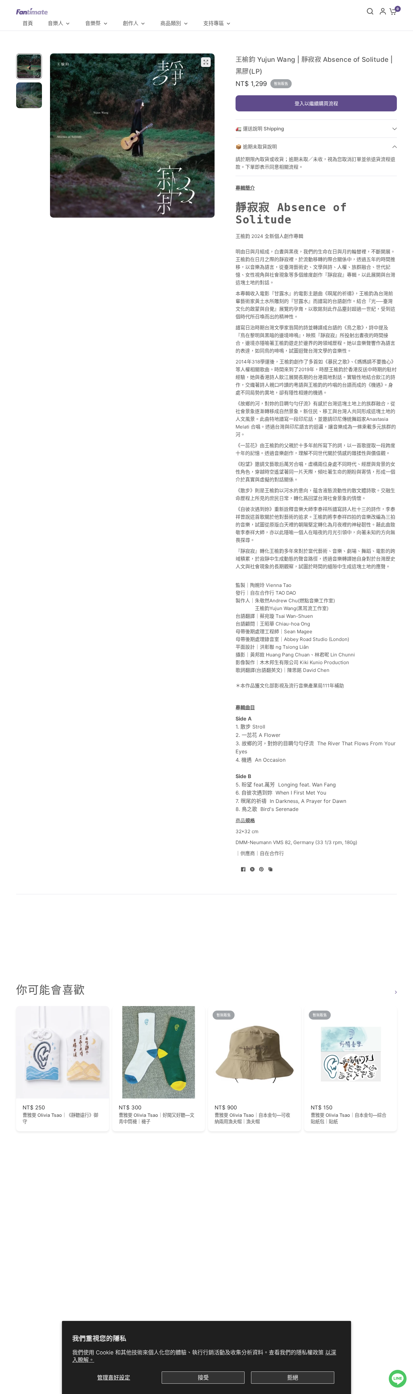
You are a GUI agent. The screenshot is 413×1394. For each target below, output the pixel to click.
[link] (395, 992)
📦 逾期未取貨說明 (256, 147)
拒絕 (292, 1377)
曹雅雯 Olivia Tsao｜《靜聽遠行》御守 (60, 1118)
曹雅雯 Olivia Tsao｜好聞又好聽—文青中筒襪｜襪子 (156, 1118)
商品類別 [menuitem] (170, 23)
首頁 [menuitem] (28, 23)
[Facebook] (243, 869)
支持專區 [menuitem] (213, 23)
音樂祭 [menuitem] (93, 23)
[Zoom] (206, 62)
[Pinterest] (261, 869)
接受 (203, 1377)
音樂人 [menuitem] (55, 23)
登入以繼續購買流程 (316, 103)
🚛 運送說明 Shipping (260, 129)
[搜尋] (370, 11)
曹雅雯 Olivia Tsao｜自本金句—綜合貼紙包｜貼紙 (348, 1118)
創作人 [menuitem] (130, 23)
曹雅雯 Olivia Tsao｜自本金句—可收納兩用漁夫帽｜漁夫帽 (252, 1118)
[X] (252, 869)
